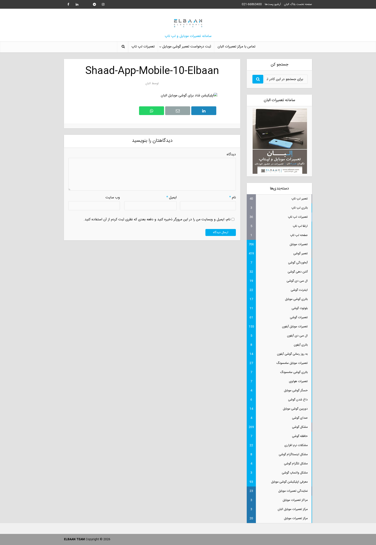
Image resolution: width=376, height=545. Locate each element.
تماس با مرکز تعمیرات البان (236, 47)
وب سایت (113, 198)
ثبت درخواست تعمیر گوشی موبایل (186, 47)
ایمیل (171, 198)
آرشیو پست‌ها (273, 4)
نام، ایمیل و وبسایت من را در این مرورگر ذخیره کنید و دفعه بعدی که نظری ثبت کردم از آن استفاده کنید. (157, 219)
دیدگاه (231, 154)
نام (232, 198)
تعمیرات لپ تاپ (143, 47)
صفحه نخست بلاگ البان (298, 4)
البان (148, 83)
